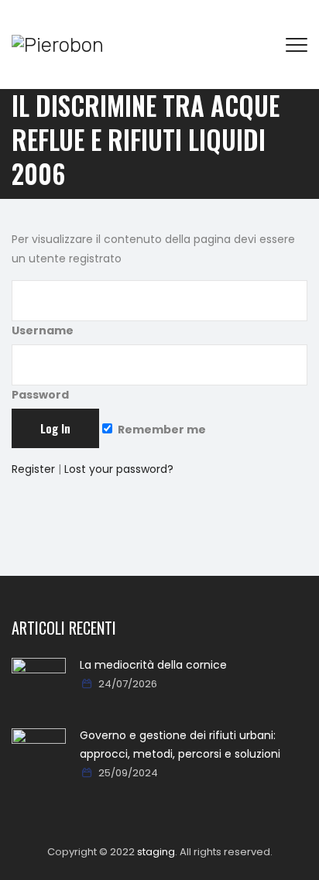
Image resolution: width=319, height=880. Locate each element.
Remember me (160, 429)
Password (40, 394)
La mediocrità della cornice (153, 665)
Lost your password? (118, 469)
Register (33, 469)
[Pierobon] (58, 44)
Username (43, 330)
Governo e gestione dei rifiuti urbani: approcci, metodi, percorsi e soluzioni (180, 745)
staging (156, 851)
